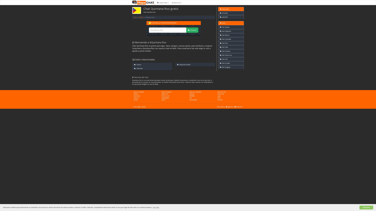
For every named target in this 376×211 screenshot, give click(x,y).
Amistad (220, 100)
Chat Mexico (225, 35)
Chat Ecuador (225, 63)
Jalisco (164, 100)
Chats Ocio (177, 3)
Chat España (225, 27)
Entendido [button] (366, 207)
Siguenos (230, 107)
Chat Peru (224, 43)
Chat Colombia (226, 39)
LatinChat (224, 17)
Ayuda (144, 107)
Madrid (136, 94)
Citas (219, 98)
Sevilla (136, 100)
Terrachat (224, 13)
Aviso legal (137, 107)
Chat (135, 17)
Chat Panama (225, 51)
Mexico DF (165, 94)
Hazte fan (239, 107)
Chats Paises (163, 3)
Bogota (191, 94)
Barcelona (137, 96)
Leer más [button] (156, 207)
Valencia (136, 98)
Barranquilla (193, 100)
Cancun (138, 65)
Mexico (141, 17)
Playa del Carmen (184, 65)
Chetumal (139, 68)
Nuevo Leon (165, 96)
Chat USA (224, 59)
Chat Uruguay (225, 67)
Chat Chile (224, 47)
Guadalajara (165, 98)
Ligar (219, 96)
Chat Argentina (226, 31)
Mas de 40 (220, 94)
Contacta (222, 107)
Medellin (192, 96)
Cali (190, 98)
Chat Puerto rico (226, 55)
